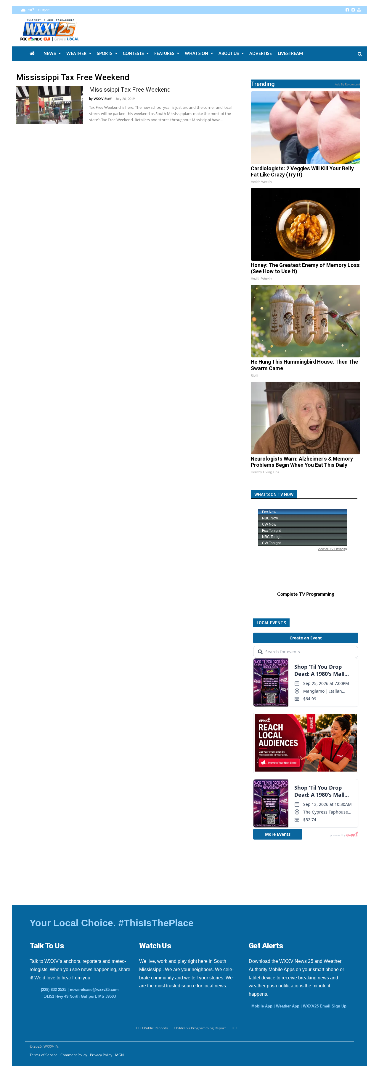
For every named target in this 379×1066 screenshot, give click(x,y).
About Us (229, 54)
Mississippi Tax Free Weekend (130, 89)
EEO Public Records (152, 1028)
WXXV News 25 (56, 30)
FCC (235, 1028)
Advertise (260, 54)
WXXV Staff (103, 99)
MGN (119, 1054)
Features (164, 54)
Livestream (290, 54)
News (50, 54)
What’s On (196, 54)
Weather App (287, 1006)
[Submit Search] (359, 54)
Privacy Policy (101, 1054)
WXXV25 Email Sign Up (324, 1006)
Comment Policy (73, 1054)
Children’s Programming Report (200, 1028)
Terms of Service (43, 1054)
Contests (133, 54)
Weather (76, 54)
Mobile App (261, 1006)
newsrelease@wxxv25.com (94, 989)
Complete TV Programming (305, 594)
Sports (105, 54)
